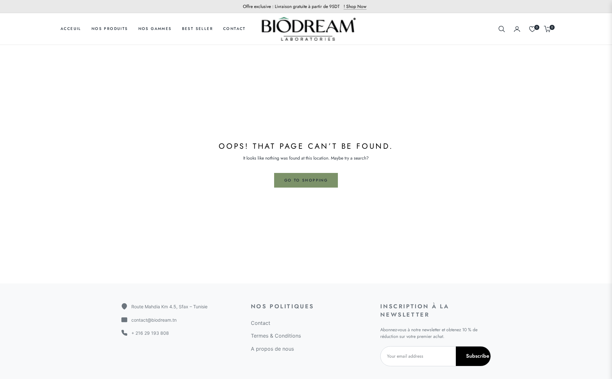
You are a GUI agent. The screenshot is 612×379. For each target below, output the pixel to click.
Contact (260, 323)
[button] (501, 29)
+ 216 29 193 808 (150, 333)
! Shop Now (355, 6)
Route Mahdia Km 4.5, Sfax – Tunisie (169, 306)
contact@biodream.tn (154, 320)
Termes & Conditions (276, 336)
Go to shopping (306, 180)
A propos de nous (272, 349)
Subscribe (477, 356)
